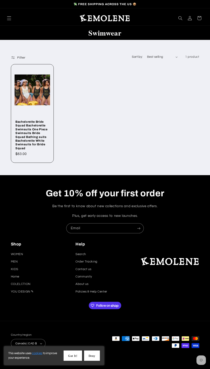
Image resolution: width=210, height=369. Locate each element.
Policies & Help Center (91, 291)
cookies (37, 353)
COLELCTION (21, 284)
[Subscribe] (139, 228)
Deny (92, 355)
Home (15, 276)
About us (81, 284)
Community (83, 276)
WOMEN (17, 254)
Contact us (83, 269)
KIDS (14, 269)
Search (80, 254)
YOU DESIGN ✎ (22, 291)
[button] (9, 18)
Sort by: (137, 56)
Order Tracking (86, 261)
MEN (14, 261)
